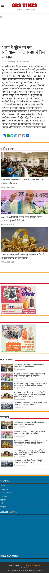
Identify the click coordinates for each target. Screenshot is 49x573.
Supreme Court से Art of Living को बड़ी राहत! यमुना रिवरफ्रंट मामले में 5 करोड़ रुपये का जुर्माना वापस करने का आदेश (29, 394)
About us (4, 489)
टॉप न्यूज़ (3, 500)
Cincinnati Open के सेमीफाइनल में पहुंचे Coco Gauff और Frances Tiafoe (30, 403)
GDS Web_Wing (9, 61)
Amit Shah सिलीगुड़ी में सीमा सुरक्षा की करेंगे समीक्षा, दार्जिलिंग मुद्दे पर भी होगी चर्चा (22, 219)
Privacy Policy (6, 492)
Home (2, 485)
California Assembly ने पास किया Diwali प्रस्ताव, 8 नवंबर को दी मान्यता (29, 365)
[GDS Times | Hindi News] (24, 6)
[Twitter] (24, 567)
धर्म (1, 503)
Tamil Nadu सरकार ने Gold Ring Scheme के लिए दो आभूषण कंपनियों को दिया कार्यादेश (22, 256)
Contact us (4, 496)
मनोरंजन (3, 507)
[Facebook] (22, 567)
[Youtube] (27, 567)
